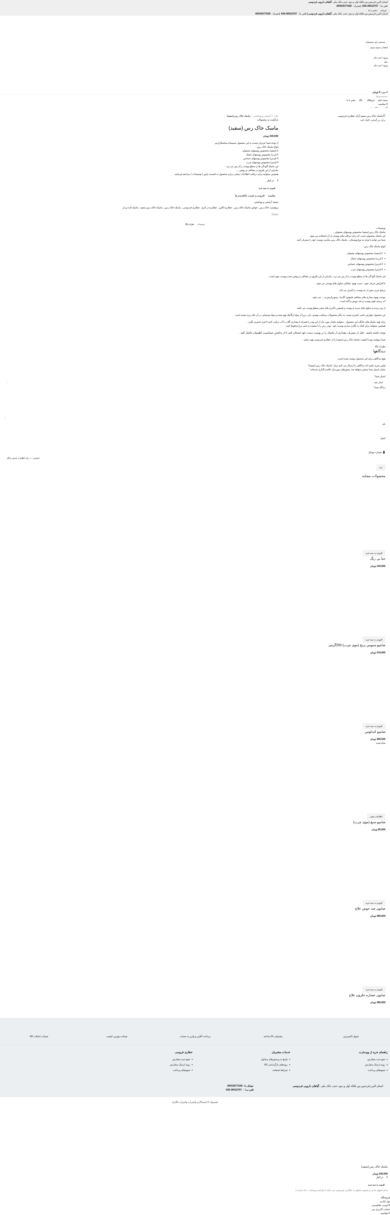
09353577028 (234, 1085)
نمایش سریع (373, 546)
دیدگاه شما (379, 387)
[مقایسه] (381, 546)
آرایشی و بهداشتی (262, 116)
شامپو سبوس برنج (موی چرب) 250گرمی (356, 645)
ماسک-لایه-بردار (130, 207)
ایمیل (382, 438)
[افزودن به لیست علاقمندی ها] (365, 546)
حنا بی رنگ (377, 558)
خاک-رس (264, 207)
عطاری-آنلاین (225, 207)
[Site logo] (376, 27)
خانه (275, 116)
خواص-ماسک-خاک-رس (246, 207)
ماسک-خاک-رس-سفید (151, 207)
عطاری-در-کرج (209, 207)
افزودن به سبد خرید (267, 188)
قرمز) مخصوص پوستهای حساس (364, 264)
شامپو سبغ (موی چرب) (369, 822)
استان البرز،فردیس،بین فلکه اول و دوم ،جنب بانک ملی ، (338, 1085)
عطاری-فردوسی (191, 207)
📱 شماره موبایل (376, 452)
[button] (374, 553)
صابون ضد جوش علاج (370, 908)
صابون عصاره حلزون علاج (367, 995)
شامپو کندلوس (375, 732)
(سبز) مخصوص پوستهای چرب (366, 269)
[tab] (201, 224)
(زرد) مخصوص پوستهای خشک (366, 258)
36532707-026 (234, 1089)
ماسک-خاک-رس (173, 207)
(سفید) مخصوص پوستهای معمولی (364, 253)
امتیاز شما (379, 376)
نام (384, 424)
